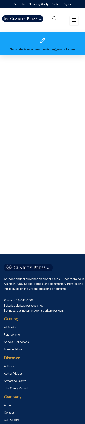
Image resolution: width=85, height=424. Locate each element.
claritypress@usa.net (29, 305)
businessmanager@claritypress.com (40, 310)
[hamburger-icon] (74, 20)
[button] (54, 19)
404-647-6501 (23, 300)
